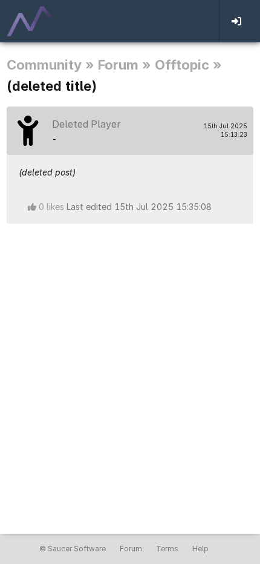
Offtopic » (188, 65)
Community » (50, 65)
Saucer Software (77, 548)
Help (200, 548)
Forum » (124, 65)
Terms (167, 548)
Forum (131, 548)
